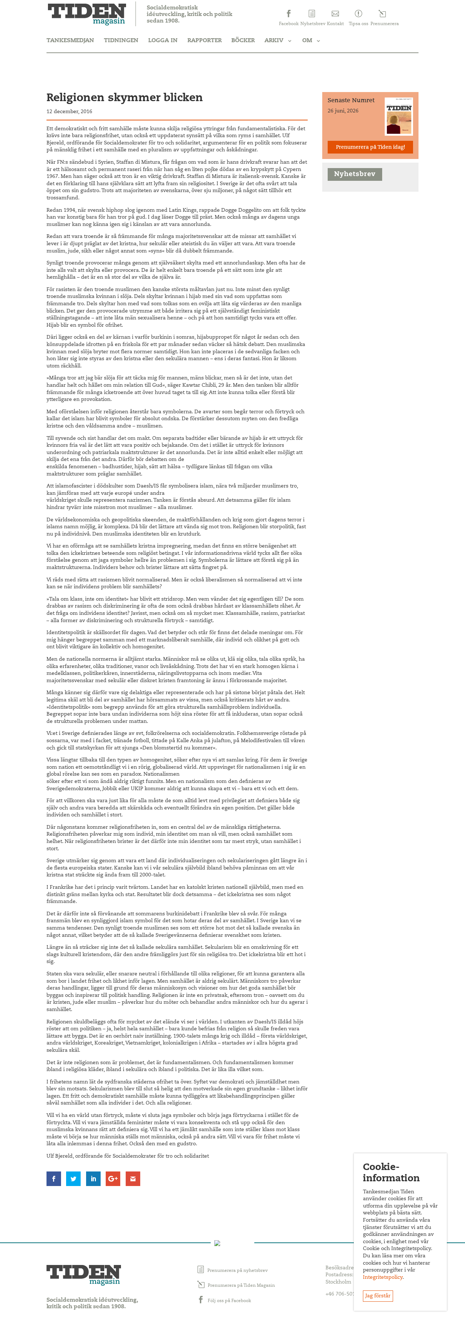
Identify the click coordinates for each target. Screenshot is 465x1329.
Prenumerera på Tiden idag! (370, 147)
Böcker (243, 40)
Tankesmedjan (70, 40)
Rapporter (204, 40)
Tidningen (121, 40)
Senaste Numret (351, 101)
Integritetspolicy (383, 1277)
